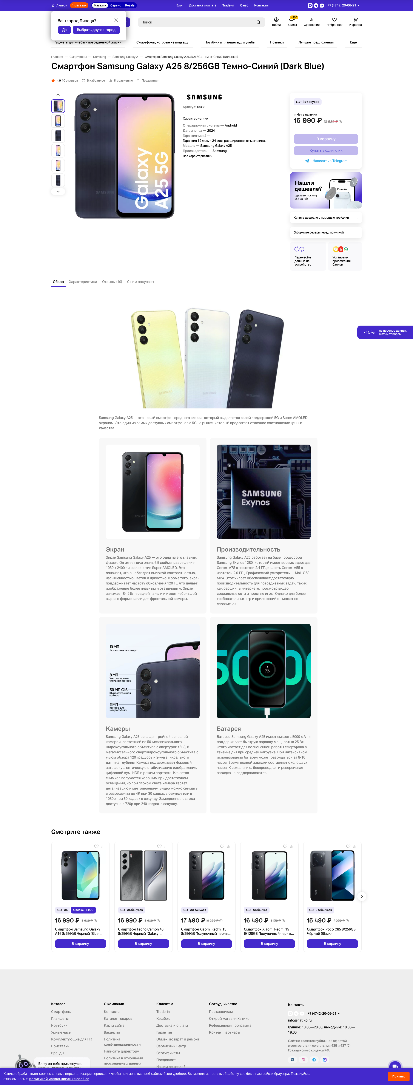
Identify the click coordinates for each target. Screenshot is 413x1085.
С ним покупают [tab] (140, 282)
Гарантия (164, 1032)
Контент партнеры (224, 1032)
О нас (244, 5)
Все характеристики (197, 156)
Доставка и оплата (202, 5)
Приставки (60, 1046)
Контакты (261, 5)
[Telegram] (314, 1059)
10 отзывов (70, 80)
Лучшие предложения (316, 42)
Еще (353, 42)
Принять (398, 1076)
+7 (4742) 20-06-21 (341, 5)
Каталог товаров (118, 1018)
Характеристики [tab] (83, 282)
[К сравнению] (103, 846)
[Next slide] (58, 191)
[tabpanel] (206, 554)
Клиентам (164, 1004)
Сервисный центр (171, 1046)
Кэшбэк (163, 1018)
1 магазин (79, 5)
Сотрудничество (223, 1004)
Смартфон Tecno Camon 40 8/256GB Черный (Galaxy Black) (140, 931)
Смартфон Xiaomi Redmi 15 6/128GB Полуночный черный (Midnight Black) (268, 931)
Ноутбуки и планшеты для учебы (230, 42)
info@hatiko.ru (300, 1020)
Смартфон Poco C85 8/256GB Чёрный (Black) (331, 931)
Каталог (58, 1004)
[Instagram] (303, 1059)
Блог (179, 5)
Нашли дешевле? (170, 1067)
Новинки (277, 42)
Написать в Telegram (329, 161)
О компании (114, 1004)
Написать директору (121, 1051)
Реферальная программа (230, 1025)
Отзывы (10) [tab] (112, 282)
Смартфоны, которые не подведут (163, 42)
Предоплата (166, 1060)
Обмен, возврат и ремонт (177, 1039)
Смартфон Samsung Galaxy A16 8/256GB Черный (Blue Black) (77, 931)
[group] (125, 156)
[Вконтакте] (292, 1059)
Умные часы (61, 1032)
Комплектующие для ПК (71, 1039)
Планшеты (60, 1018)
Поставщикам (221, 1011)
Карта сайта (114, 1025)
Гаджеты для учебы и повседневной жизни (88, 42)
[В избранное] (96, 846)
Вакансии (112, 1032)
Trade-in (228, 5)
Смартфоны (61, 1011)
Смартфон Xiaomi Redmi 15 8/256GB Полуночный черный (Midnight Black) (205, 931)
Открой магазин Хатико (229, 1018)
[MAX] (324, 1059)
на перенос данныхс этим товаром (385, 332)
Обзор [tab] (58, 282)
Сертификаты (168, 1053)
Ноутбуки (59, 1025)
